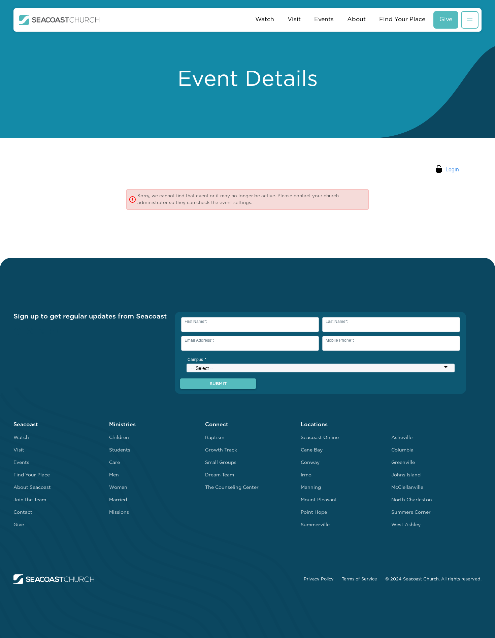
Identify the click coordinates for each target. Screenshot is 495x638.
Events (324, 20)
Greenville (403, 462)
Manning (311, 487)
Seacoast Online (320, 437)
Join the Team (29, 500)
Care (114, 462)
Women (118, 487)
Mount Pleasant (319, 500)
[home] (59, 20)
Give (445, 20)
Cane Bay (312, 450)
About (356, 20)
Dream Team (219, 475)
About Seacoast (32, 487)
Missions (119, 512)
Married (118, 500)
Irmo (306, 475)
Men (114, 475)
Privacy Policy (319, 579)
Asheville (401, 437)
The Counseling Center (232, 487)
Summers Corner (411, 512)
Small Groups (220, 462)
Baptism (214, 437)
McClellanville (407, 487)
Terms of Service (359, 579)
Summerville (315, 525)
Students (119, 450)
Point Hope (314, 512)
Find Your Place (402, 20)
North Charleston (411, 500)
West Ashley (406, 525)
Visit (294, 20)
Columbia (402, 450)
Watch (264, 20)
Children (119, 437)
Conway (310, 462)
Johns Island (406, 475)
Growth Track (221, 450)
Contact (22, 512)
